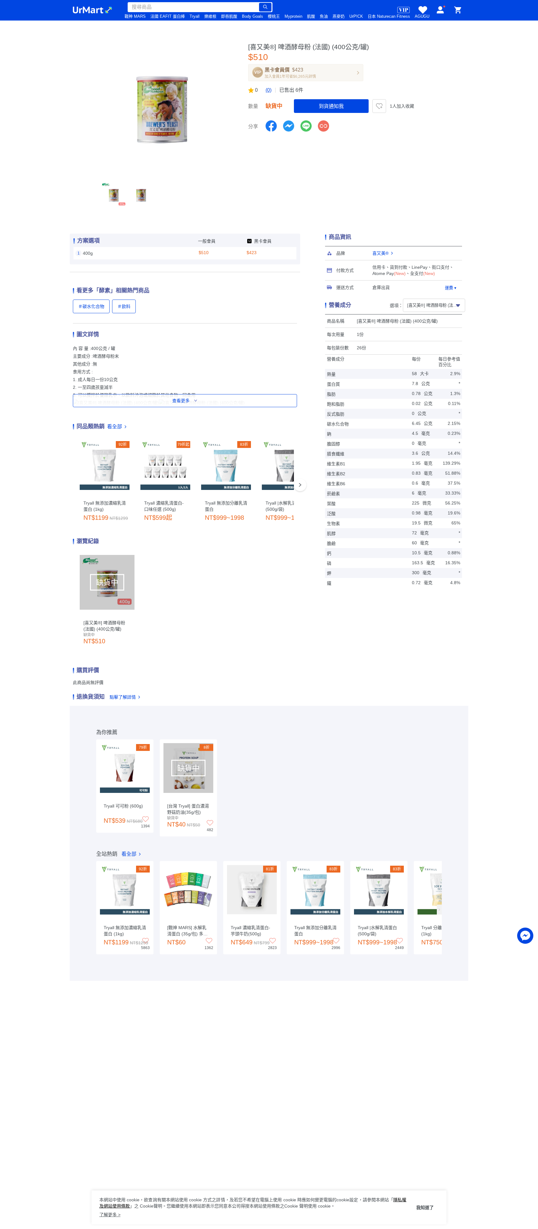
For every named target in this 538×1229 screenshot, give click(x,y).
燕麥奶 (339, 16)
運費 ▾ (450, 288)
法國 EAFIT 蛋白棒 (167, 16)
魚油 (324, 16)
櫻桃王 (274, 16)
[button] (113, 194)
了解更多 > (109, 1214)
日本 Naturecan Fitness (389, 16)
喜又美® (380, 253)
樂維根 (210, 16)
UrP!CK (356, 16)
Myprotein (293, 16)
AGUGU (422, 16)
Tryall (195, 16)
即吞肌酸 (229, 16)
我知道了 (425, 1207)
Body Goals (252, 16)
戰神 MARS (135, 16)
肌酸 (311, 16)
